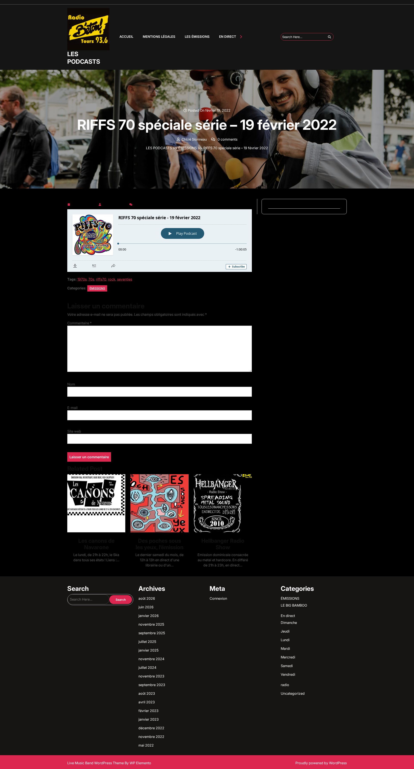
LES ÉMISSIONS (197, 37)
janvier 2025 (148, 650)
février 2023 (148, 711)
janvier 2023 (148, 719)
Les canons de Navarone (96, 544)
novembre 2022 (151, 736)
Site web (74, 431)
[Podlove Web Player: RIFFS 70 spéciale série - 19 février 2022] (159, 240)
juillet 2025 (147, 641)
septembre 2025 (151, 633)
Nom (71, 384)
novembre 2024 (151, 659)
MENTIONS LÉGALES (159, 37)
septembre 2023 (151, 685)
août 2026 (146, 598)
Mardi (285, 648)
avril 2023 (146, 702)
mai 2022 (146, 745)
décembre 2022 (151, 728)
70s (91, 279)
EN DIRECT (227, 37)
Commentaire (79, 323)
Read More (94, 503)
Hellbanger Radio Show (222, 544)
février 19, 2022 (84, 203)
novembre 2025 (151, 624)
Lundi (285, 640)
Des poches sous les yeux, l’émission (159, 544)
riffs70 (101, 279)
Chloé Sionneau (115, 203)
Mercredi (288, 657)
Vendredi (288, 674)
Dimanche (289, 622)
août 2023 (146, 693)
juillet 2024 (147, 667)
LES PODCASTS (83, 57)
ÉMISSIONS (187, 148)
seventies (124, 279)
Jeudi (285, 631)
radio (285, 685)
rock (111, 279)
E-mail (72, 408)
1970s (82, 279)
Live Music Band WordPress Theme (96, 763)
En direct (288, 616)
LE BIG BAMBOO (294, 605)
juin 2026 (146, 607)
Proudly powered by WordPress (321, 763)
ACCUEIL (126, 37)
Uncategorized (293, 693)
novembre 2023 (151, 676)
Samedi (287, 666)
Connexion (218, 598)
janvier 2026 (148, 616)
